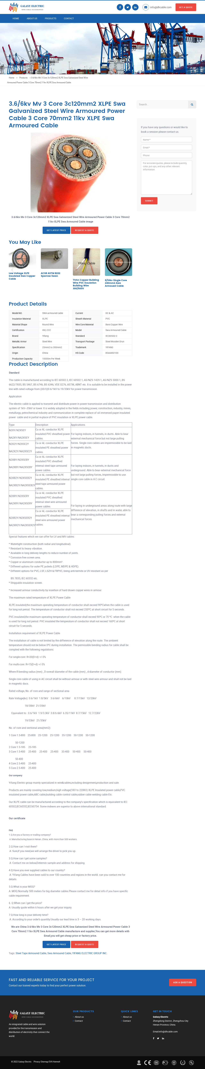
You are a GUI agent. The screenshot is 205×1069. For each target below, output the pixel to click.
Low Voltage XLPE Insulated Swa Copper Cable (22, 276)
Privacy (37, 1061)
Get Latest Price (56, 230)
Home (16, 18)
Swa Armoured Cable (59, 953)
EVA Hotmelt (54, 1061)
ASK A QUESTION (182, 982)
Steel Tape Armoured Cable (31, 953)
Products (50, 18)
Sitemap (44, 1061)
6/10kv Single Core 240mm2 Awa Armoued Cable (116, 283)
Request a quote (84, 230)
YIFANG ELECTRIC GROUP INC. (89, 953)
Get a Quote (186, 7)
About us (32, 18)
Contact (69, 18)
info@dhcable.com (161, 7)
